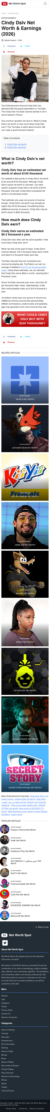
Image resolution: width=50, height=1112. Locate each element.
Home (3, 13)
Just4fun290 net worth (24, 799)
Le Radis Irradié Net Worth (25, 739)
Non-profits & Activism (10, 1065)
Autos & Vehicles (8, 1029)
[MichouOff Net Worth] (4, 915)
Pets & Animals (7, 1072)
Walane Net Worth (25, 593)
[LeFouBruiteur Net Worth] (25, 428)
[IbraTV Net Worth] (4, 872)
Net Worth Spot (17, 3)
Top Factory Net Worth (25, 690)
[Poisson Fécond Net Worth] (4, 828)
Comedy (4, 1033)
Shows (4, 1079)
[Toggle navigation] (45, 3)
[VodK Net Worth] (4, 839)
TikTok (4, 1006)
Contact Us (5, 1013)
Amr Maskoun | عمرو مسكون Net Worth (26, 862)
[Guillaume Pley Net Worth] (4, 850)
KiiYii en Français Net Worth (25, 496)
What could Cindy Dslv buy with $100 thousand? (32, 319)
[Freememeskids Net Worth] (4, 883)
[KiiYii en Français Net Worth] (25, 477)
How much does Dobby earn (24, 805)
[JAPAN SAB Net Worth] (25, 525)
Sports (4, 1083)
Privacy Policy (7, 1010)
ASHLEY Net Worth (25, 642)
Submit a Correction (9, 1017)
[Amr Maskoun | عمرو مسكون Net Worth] (4, 861)
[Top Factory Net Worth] (25, 671)
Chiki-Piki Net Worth (20, 894)
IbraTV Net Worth (19, 873)
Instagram (5, 1003)
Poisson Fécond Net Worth (23, 829)
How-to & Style (7, 1051)
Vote (3, 999)
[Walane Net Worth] (25, 574)
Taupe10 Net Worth (25, 399)
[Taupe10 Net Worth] (25, 380)
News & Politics (7, 1062)
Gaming (4, 1047)
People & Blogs (7, 1069)
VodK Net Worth (18, 840)
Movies (4, 1054)
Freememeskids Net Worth (23, 883)
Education (5, 1037)
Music (3, 1058)
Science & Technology (10, 1076)
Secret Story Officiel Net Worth (25, 788)
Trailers (4, 1087)
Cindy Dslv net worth (17, 144)
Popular (4, 995)
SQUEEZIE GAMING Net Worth (25, 905)
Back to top (43, 926)
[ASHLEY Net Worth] (25, 622)
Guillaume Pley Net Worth (23, 851)
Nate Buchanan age (17, 811)
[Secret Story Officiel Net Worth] (25, 768)
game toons (16, 814)
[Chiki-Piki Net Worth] (4, 893)
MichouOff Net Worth (20, 915)
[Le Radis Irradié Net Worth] (25, 719)
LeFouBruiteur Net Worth (25, 448)
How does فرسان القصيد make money (23, 801)
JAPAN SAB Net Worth (25, 545)
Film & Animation (8, 1044)
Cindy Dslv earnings (16, 147)
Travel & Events (7, 1090)
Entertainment (13, 13)
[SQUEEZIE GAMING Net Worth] (4, 904)
